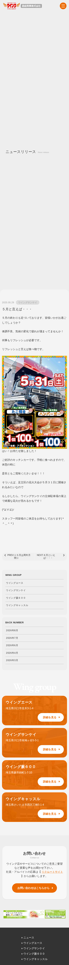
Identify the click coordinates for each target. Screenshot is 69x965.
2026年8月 (12, 630)
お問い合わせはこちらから (33, 887)
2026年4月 (12, 652)
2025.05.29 (8, 302)
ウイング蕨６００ (16, 597)
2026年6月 (12, 645)
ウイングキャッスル (17, 605)
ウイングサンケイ (27, 302)
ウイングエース (14, 583)
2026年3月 (12, 660)
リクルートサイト (52, 871)
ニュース (28, 937)
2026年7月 (12, 638)
